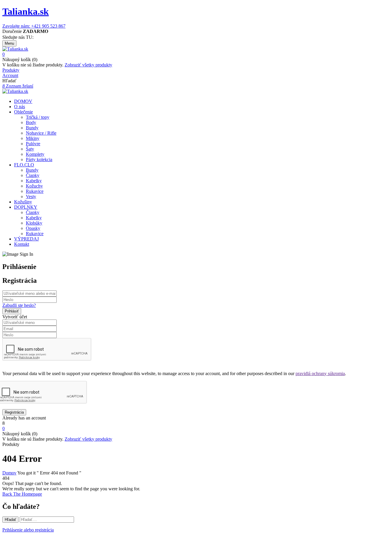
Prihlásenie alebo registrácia (28, 529)
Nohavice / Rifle (41, 133)
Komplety (35, 154)
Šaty (30, 148)
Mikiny (32, 138)
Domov (9, 472)
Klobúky (34, 222)
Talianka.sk (25, 11)
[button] (188, 54)
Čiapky (32, 175)
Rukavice (34, 191)
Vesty (31, 196)
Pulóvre (33, 143)
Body (31, 122)
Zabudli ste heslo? (19, 305)
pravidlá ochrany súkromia (320, 373)
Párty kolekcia (39, 159)
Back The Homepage (22, 493)
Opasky (33, 228)
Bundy (32, 127)
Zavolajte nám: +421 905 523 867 (34, 26)
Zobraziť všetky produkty (88, 64)
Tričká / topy (37, 117)
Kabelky (34, 180)
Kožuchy (34, 185)
